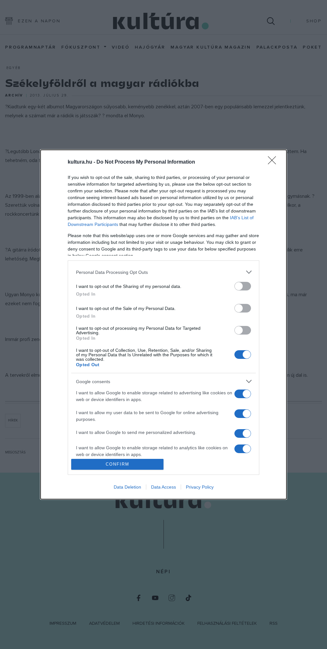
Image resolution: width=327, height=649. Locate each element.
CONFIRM (117, 464)
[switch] (242, 286)
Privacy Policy (200, 487)
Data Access (163, 487)
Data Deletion (127, 487)
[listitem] (163, 272)
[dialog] (163, 324)
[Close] (274, 162)
